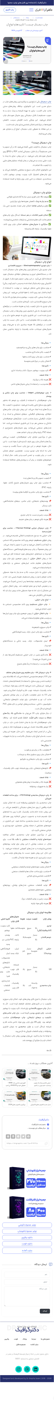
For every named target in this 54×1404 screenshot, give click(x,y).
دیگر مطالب (16, 18)
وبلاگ (27, 18)
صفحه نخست (39, 18)
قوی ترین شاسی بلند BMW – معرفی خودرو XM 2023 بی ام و (15, 1084)
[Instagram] (18, 1369)
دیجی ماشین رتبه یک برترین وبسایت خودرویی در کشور (42, 1084)
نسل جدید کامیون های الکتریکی (41, 1104)
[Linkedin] (35, 1369)
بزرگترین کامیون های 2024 (17, 1104)
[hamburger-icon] (31, 10)
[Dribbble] (27, 1369)
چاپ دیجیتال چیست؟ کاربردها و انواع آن (27, 25)
